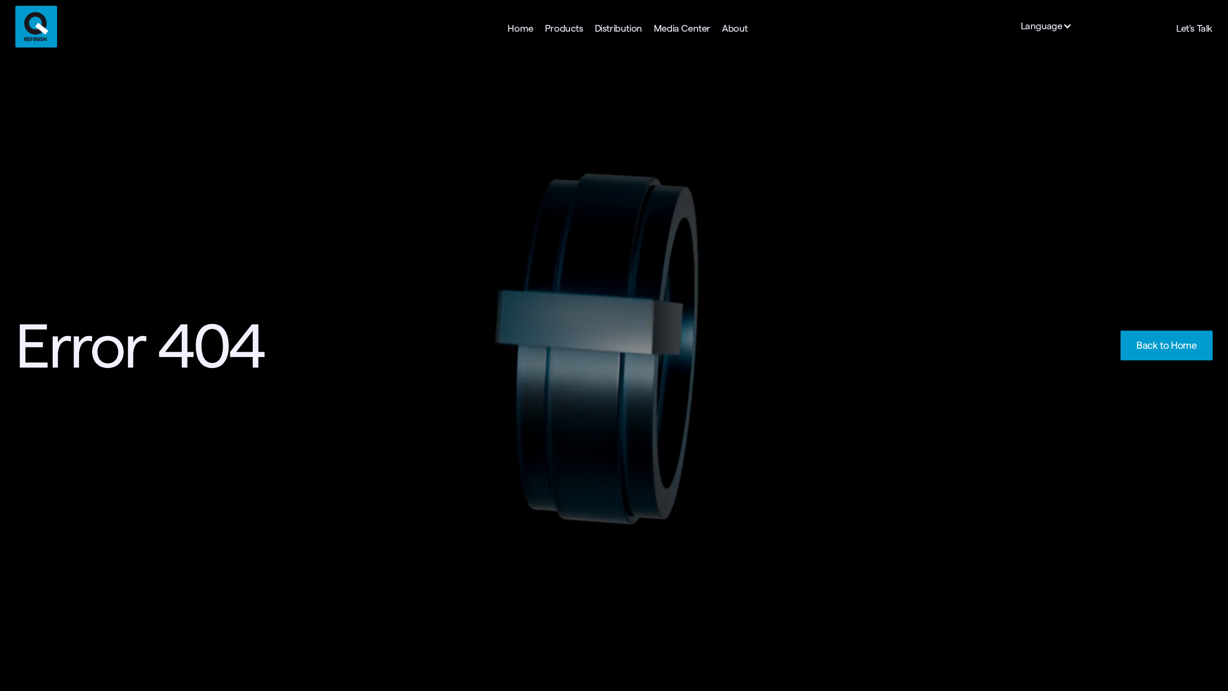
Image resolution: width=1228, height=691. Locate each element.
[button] (1051, 26)
